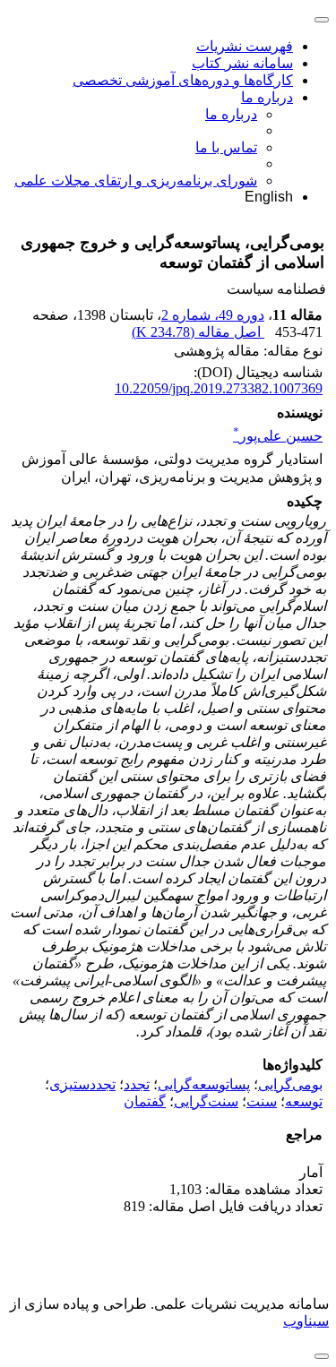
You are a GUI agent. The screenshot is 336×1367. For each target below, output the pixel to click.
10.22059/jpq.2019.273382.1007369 (219, 388)
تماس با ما (226, 147)
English (269, 196)
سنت (261, 1101)
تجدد (137, 1084)
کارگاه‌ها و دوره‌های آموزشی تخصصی (183, 80)
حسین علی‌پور (278, 435)
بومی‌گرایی (290, 1084)
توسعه (304, 1101)
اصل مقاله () (198, 332)
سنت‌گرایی (206, 1101)
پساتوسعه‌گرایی (204, 1084)
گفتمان (145, 1101)
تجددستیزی (82, 1084)
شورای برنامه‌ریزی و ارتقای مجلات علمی (135, 180)
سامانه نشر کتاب (242, 63)
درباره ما (267, 97)
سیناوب (306, 1320)
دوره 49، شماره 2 (212, 314)
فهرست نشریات (244, 46)
